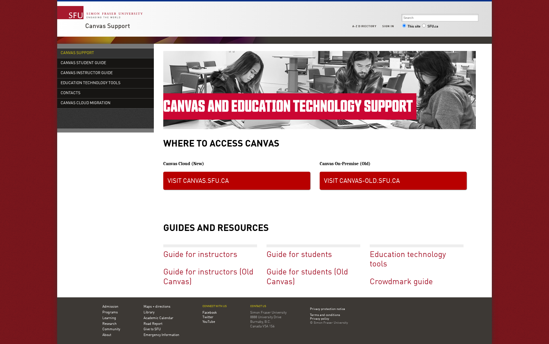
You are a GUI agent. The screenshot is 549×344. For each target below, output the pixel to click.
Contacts (70, 93)
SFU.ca (432, 26)
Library (149, 312)
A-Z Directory (364, 26)
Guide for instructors (200, 255)
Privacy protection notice (327, 309)
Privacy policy (319, 319)
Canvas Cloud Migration (85, 103)
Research (109, 324)
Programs (110, 312)
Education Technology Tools (90, 83)
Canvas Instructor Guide (87, 73)
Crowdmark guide (401, 282)
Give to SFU (152, 329)
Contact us (258, 306)
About (106, 335)
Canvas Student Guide (83, 63)
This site (414, 26)
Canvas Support (107, 26)
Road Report (153, 324)
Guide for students (299, 255)
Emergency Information (161, 335)
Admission (110, 307)
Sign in (388, 26)
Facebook (209, 313)
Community (111, 329)
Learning (109, 318)
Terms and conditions (325, 315)
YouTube (208, 322)
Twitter (207, 317)
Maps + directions (157, 307)
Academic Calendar (158, 318)
